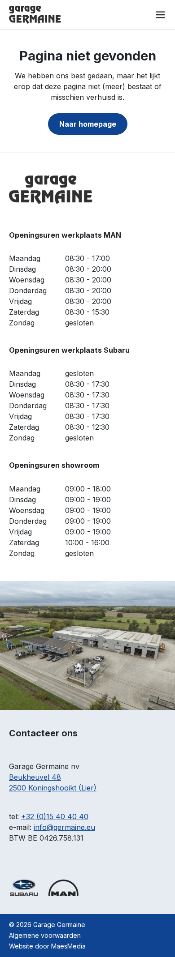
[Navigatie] (160, 14)
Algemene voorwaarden (45, 935)
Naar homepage (87, 124)
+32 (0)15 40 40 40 (54, 816)
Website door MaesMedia (47, 946)
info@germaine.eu (64, 827)
